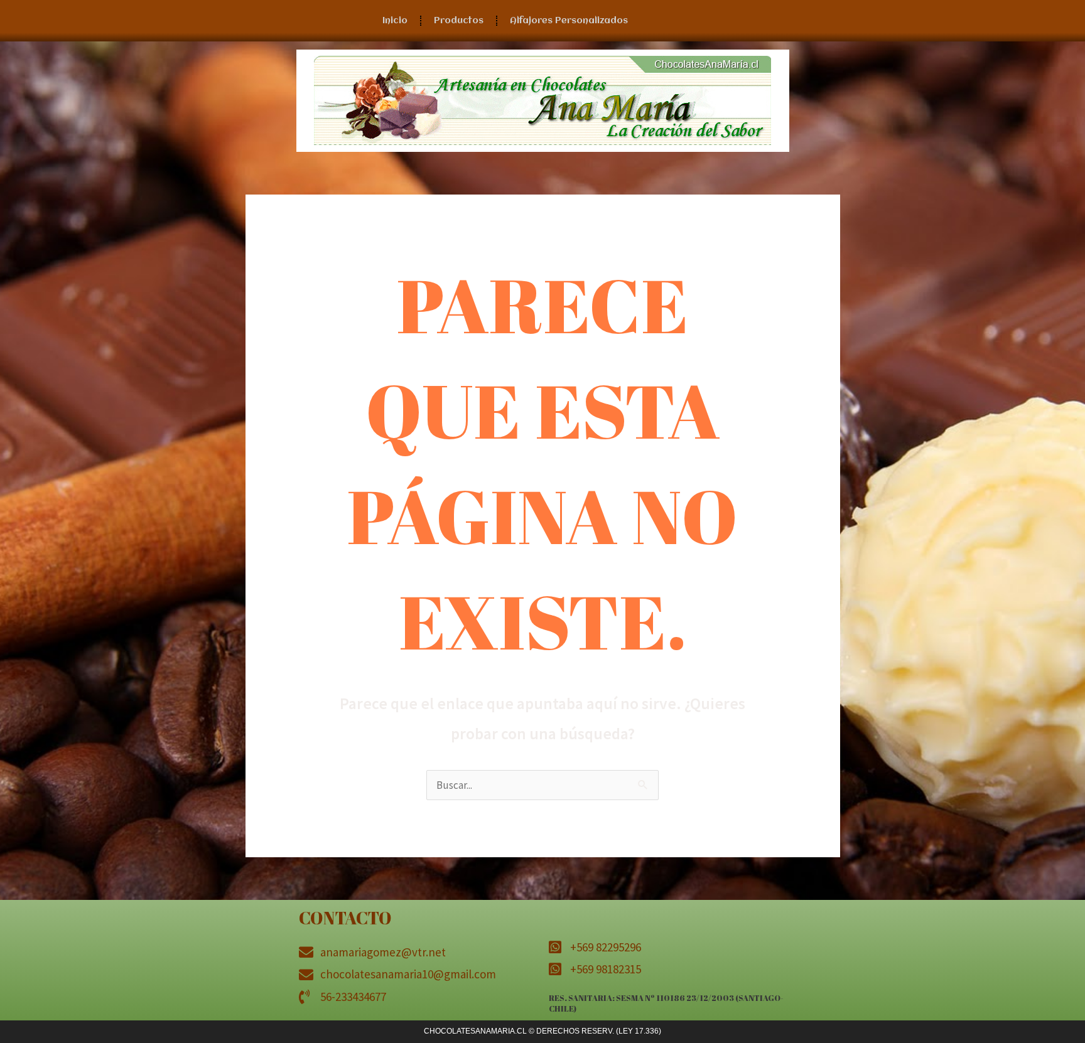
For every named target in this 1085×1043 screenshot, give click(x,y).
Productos (458, 20)
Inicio (395, 20)
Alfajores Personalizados (569, 20)
